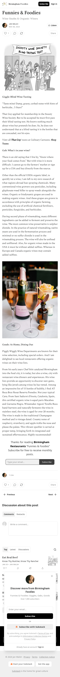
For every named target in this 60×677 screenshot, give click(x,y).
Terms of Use (43, 633)
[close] (52, 576)
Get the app (43, 664)
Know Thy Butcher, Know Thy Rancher (20, 561)
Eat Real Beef (10, 557)
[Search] (55, 549)
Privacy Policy (29, 639)
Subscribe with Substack (32, 626)
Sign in (54, 4)
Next (50, 494)
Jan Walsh (13, 24)
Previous (11, 494)
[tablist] (14, 514)
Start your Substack (22, 664)
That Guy (16, 140)
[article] (30, 563)
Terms (35, 657)
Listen (54, 25)
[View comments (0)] (15, 33)
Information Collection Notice (35, 636)
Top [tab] (5, 549)
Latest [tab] (13, 549)
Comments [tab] (9, 514)
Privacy (27, 657)
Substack (16, 671)
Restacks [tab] (21, 514)
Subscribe (43, 4)
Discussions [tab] (23, 549)
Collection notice (47, 657)
